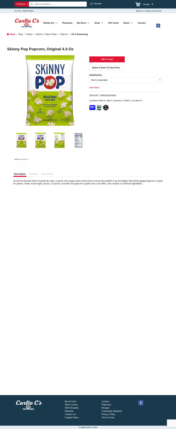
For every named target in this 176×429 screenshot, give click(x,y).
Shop (20, 34)
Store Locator (71, 404)
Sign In (139, 11)
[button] (21, 140)
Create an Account (153, 11)
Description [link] (20, 174)
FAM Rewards (71, 408)
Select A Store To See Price (106, 67)
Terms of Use (108, 417)
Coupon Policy (72, 417)
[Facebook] (158, 26)
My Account (70, 401)
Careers (105, 401)
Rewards (69, 411)
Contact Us (70, 414)
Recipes (105, 408)
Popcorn (64, 34)
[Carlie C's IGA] (27, 23)
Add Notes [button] (94, 87)
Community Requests (112, 411)
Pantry (29, 34)
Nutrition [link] (33, 174)
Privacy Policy (108, 414)
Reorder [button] (98, 3)
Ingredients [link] (47, 174)
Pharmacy (106, 404)
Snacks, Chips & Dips (46, 34)
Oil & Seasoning (79, 34)
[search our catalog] (32, 4)
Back (12, 34)
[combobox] (22, 4)
